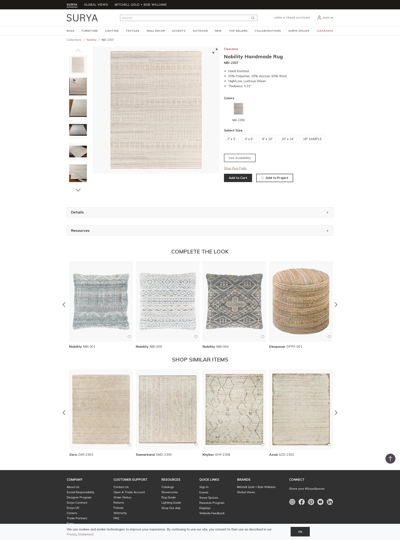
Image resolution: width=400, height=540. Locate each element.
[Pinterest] (311, 502)
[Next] (336, 304)
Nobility (91, 40)
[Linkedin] (330, 502)
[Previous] (63, 304)
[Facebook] (302, 502)
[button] (71, 30)
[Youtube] (320, 502)
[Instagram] (292, 502)
